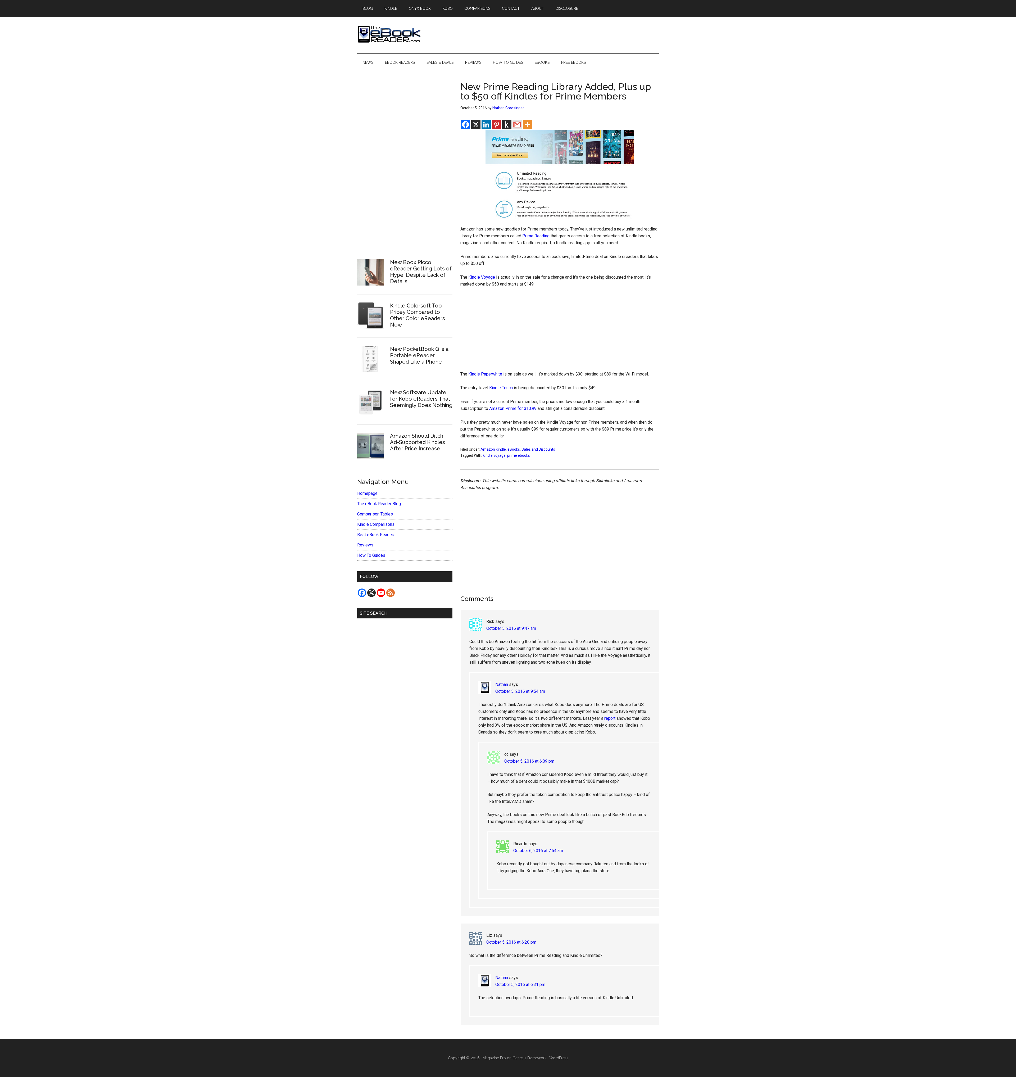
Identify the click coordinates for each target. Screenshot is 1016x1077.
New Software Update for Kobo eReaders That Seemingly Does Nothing (421, 398)
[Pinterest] (496, 124)
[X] (475, 124)
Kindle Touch (501, 387)
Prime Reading (536, 235)
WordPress (558, 1058)
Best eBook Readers (376, 534)
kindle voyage (494, 455)
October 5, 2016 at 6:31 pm (520, 984)
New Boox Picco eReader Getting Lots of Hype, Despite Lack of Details (421, 271)
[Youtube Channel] (381, 593)
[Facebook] (465, 124)
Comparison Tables (375, 514)
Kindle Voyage (481, 277)
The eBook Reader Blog (379, 503)
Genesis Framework (529, 1058)
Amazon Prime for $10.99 (513, 408)
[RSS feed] (390, 593)
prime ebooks (518, 455)
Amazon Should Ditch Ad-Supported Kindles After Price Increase (417, 442)
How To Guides (371, 555)
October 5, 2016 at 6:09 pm (529, 761)
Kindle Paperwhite (485, 374)
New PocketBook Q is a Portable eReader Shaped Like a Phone (419, 355)
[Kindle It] (506, 124)
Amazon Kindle (493, 449)
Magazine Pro (494, 1058)
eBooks (513, 449)
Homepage (367, 493)
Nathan (501, 684)
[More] (527, 124)
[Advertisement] (559, 332)
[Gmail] (517, 124)
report (609, 718)
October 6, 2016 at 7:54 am (538, 850)
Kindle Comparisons (375, 524)
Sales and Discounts (538, 449)
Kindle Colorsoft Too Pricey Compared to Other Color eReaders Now (417, 315)
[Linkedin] (486, 124)
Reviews (365, 544)
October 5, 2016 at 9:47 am (511, 628)
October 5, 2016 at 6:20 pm (511, 942)
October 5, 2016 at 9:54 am (520, 691)
